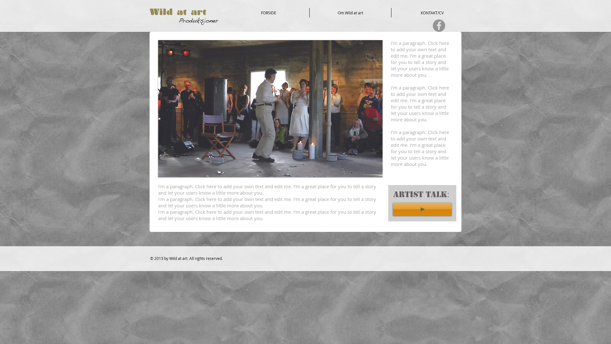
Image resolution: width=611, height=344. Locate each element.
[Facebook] (439, 25)
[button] (270, 108)
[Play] (422, 209)
